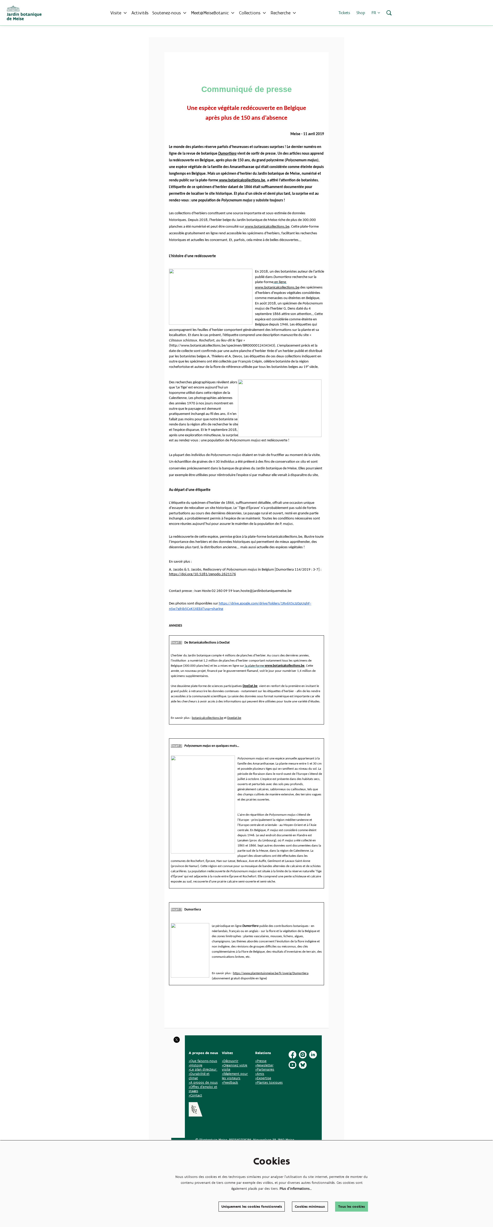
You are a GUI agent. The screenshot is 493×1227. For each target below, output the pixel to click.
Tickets (344, 12)
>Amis (259, 1074)
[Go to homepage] (24, 13)
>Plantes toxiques (269, 1082)
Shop (360, 12)
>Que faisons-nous (203, 1061)
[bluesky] (303, 1065)
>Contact (195, 1095)
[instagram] (303, 1054)
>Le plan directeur (203, 1069)
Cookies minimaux (310, 1206)
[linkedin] (313, 1054)
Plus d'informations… (296, 1188)
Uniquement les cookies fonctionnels (251, 1206)
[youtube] (292, 1065)
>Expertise (263, 1078)
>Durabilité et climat (199, 1076)
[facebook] (292, 1054)
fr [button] (374, 13)
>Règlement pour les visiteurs (235, 1076)
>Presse (261, 1061)
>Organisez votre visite (234, 1067)
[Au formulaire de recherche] (389, 13)
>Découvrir (230, 1061)
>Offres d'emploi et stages (203, 1089)
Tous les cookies (351, 1206)
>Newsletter (264, 1065)
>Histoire (195, 1065)
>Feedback (230, 1082)
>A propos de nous (203, 1082)
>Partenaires (264, 1069)
